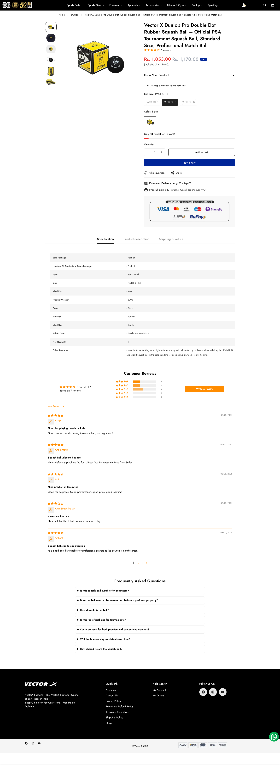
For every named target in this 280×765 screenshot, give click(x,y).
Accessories (152, 5)
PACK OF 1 (152, 102)
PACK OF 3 (169, 102)
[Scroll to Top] (273, 747)
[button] (273, 5)
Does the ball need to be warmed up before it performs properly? (119, 600)
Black (150, 121)
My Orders (158, 695)
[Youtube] (223, 692)
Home (61, 15)
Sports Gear (95, 5)
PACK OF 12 (188, 102)
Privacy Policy (113, 701)
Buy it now (189, 163)
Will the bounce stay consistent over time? (105, 639)
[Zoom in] (129, 28)
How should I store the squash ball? (101, 649)
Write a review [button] (204, 389)
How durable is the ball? (94, 610)
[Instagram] (213, 692)
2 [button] (138, 563)
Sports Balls (73, 5)
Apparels (133, 5)
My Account (159, 690)
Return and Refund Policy (119, 706)
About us (111, 690)
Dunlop (196, 5)
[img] (55, 415)
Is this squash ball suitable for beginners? (104, 590)
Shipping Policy (114, 717)
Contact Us (112, 695)
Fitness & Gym (175, 5)
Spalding (212, 5)
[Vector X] (17, 5)
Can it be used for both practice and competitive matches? (114, 629)
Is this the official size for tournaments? (103, 620)
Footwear (114, 5)
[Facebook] (203, 692)
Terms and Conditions (117, 712)
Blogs (109, 723)
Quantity (149, 144)
